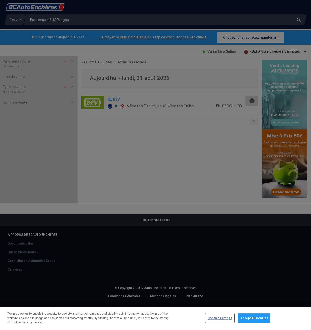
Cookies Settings (220, 318)
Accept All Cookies (254, 318)
